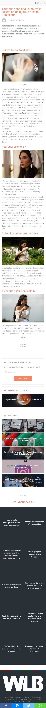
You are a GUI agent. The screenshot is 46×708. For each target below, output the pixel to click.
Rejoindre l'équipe (12, 697)
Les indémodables (23, 502)
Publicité (25, 697)
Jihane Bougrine (17, 20)
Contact (38, 699)
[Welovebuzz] (10, 3)
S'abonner (23, 378)
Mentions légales (26, 699)
